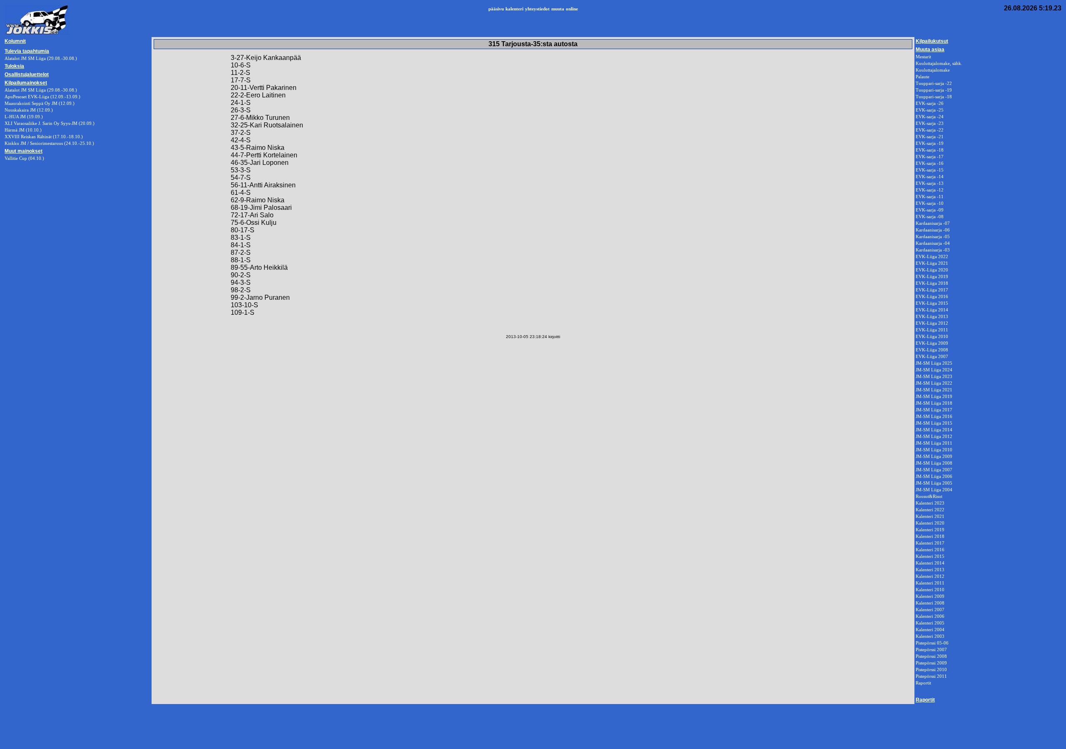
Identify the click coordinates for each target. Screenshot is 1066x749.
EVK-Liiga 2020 (932, 269)
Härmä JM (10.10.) (23, 129)
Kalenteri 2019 (930, 529)
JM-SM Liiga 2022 (934, 383)
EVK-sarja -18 (930, 149)
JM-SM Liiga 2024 (934, 369)
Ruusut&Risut (929, 496)
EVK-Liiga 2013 (932, 316)
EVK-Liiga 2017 (932, 289)
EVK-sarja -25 (930, 109)
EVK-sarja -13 (930, 183)
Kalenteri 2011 (930, 582)
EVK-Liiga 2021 (932, 263)
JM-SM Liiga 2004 (934, 489)
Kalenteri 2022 (930, 509)
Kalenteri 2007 (930, 609)
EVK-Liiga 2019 (932, 276)
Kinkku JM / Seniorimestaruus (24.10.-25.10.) (49, 143)
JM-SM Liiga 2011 (934, 442)
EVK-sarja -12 (930, 189)
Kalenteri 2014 (930, 562)
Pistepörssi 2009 (931, 662)
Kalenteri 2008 (930, 602)
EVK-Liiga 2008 (932, 349)
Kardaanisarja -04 (933, 243)
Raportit (923, 682)
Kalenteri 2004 (930, 629)
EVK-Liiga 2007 (932, 356)
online (572, 8)
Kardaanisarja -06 (933, 229)
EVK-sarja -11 (930, 196)
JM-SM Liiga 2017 (934, 409)
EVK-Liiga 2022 (932, 256)
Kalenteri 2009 (930, 596)
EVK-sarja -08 (930, 216)
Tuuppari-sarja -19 (934, 89)
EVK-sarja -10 (930, 203)
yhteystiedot (537, 8)
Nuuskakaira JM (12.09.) (29, 109)
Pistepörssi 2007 (931, 649)
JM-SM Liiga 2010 (934, 449)
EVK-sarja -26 (930, 103)
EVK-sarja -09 (930, 209)
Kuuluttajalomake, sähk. (939, 63)
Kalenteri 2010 (930, 589)
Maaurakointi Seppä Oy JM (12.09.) (40, 103)
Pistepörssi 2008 (931, 656)
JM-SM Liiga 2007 (934, 469)
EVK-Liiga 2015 (932, 303)
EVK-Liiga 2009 (932, 343)
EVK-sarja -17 (930, 156)
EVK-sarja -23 (930, 123)
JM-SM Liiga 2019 (934, 396)
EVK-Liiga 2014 (932, 309)
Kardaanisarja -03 (933, 249)
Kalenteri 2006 (930, 616)
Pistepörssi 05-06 (932, 642)
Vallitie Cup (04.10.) (24, 158)
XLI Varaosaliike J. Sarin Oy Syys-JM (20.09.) (50, 123)
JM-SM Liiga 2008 (934, 462)
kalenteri (514, 8)
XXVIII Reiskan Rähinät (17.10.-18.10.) (44, 136)
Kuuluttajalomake (933, 69)
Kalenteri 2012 (930, 576)
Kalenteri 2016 (930, 549)
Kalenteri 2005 (930, 622)
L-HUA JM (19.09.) (24, 116)
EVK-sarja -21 (930, 136)
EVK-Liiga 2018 (932, 283)
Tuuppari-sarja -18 (934, 96)
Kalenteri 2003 (930, 636)
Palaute (922, 76)
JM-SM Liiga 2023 (934, 376)
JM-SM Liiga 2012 (934, 436)
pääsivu (496, 8)
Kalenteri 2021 (930, 516)
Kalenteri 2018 (930, 536)
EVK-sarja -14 (930, 176)
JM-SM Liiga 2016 (934, 416)
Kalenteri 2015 (930, 556)
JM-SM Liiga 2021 (934, 389)
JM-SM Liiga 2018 (934, 403)
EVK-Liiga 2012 (932, 323)
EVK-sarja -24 (930, 116)
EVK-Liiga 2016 (932, 296)
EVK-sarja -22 (930, 129)
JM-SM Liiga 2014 (934, 429)
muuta (557, 8)
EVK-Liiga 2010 (932, 336)
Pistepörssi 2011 (931, 676)
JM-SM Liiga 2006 (934, 476)
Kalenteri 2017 (930, 542)
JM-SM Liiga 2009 (934, 456)
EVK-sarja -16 (930, 163)
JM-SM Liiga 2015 (934, 423)
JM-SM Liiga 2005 (934, 482)
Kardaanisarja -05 (933, 236)
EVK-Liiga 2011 (932, 329)
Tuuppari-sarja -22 (934, 83)
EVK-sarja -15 (930, 169)
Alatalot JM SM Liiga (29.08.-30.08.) (41, 89)
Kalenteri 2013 (930, 569)
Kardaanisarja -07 (933, 223)
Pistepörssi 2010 (931, 669)
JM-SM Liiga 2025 (934, 363)
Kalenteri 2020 (930, 522)
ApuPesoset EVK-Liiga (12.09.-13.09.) (42, 96)
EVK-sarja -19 (930, 143)
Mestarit (923, 56)
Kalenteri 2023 (930, 502)
